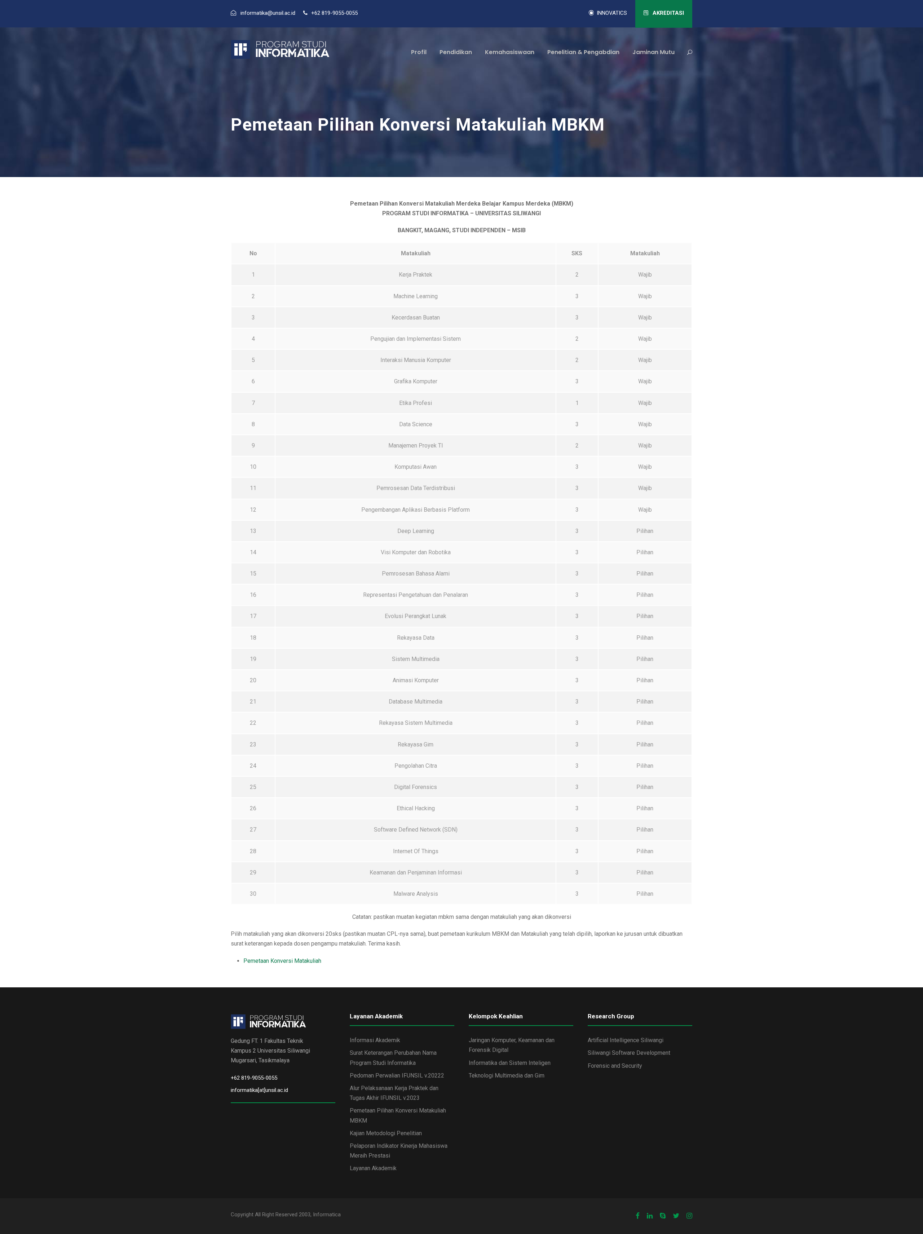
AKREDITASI (667, 13)
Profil (419, 52)
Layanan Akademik (373, 1168)
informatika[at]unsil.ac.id (259, 1090)
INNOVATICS (610, 13)
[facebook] (638, 1216)
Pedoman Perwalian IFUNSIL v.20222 (397, 1075)
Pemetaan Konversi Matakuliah (282, 960)
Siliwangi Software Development (629, 1052)
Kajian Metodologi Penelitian (386, 1133)
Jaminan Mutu (653, 52)
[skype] (663, 1216)
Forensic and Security (615, 1065)
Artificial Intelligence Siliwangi (625, 1040)
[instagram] (689, 1216)
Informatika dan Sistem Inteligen (510, 1062)
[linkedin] (650, 1216)
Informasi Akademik (375, 1040)
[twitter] (676, 1216)
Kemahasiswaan (509, 52)
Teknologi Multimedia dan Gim (506, 1075)
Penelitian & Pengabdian (583, 52)
